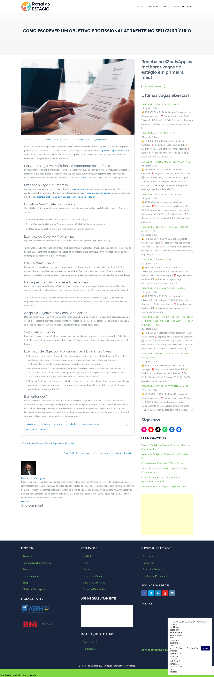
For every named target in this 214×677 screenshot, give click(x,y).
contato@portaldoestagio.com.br (163, 649)
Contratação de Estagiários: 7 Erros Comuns (162, 463)
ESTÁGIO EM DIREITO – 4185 (156, 259)
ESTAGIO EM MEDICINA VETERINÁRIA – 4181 (164, 386)
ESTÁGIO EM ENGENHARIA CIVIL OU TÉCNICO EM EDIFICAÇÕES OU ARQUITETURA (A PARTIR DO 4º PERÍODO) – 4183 (167, 321)
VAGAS (140, 7)
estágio (58, 424)
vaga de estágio (80, 189)
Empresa (165, 7)
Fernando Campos (51, 140)
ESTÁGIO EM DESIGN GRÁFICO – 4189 (161, 104)
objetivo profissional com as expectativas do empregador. (66, 196)
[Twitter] (151, 593)
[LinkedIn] (158, 593)
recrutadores (81, 177)
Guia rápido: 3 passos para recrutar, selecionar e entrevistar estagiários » (99, 453)
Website (25, 501)
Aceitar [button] (205, 648)
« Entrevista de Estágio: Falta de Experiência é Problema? (49, 443)
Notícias (186, 7)
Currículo (30, 424)
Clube (176, 7)
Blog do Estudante (74, 140)
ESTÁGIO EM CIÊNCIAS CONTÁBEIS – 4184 (163, 288)
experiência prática (90, 424)
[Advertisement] (167, 514)
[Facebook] (144, 593)
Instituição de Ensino (97, 140)
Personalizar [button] (192, 648)
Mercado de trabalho (36, 429)
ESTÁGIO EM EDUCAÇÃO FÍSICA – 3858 (161, 194)
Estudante (153, 7)
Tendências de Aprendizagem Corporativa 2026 (164, 486)
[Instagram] (172, 593)
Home (72, 38)
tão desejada (114, 150)
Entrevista (44, 424)
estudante (71, 424)
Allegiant (109, 665)
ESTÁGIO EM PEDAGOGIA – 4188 (158, 133)
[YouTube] (165, 593)
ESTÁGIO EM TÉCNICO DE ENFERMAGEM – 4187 (166, 161)
